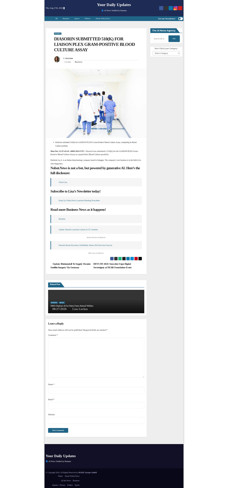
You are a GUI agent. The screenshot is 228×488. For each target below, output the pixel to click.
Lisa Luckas (69, 58)
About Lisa (63, 182)
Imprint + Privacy (58, 485)
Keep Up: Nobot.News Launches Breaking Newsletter (79, 200)
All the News (66, 481)
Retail (62, 302)
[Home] (49, 18)
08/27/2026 (59, 308)
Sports (76, 18)
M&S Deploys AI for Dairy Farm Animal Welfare (71, 305)
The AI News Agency (164, 30)
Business (66, 18)
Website (51, 414)
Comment (53, 335)
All (56, 18)
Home (60, 476)
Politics (87, 18)
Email (51, 399)
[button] (152, 19)
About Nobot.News (103, 18)
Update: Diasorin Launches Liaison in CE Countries (78, 230)
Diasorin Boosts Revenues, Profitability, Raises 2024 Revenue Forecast (85, 245)
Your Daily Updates (114, 4)
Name (51, 384)
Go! (174, 39)
